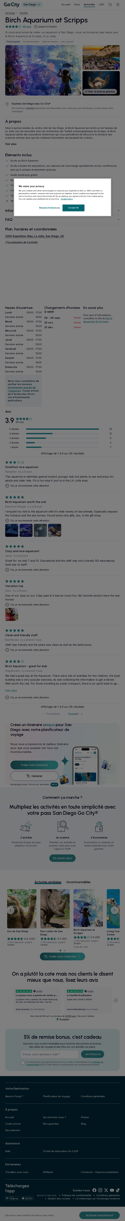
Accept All (73, 208)
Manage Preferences (49, 208)
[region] (62, 197)
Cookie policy (67, 199)
